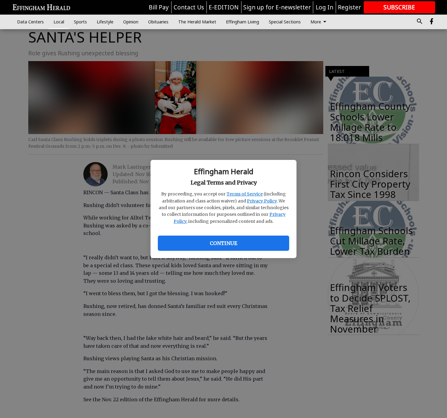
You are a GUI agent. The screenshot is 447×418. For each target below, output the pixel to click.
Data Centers (30, 22)
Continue (223, 243)
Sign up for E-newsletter (277, 7)
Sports (80, 22)
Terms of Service (245, 194)
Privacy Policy (262, 201)
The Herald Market (197, 22)
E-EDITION (224, 7)
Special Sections (285, 22)
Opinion (130, 22)
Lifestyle (105, 22)
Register (349, 7)
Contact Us (189, 7)
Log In (324, 7)
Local (59, 22)
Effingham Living (242, 22)
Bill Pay (159, 7)
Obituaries (158, 22)
